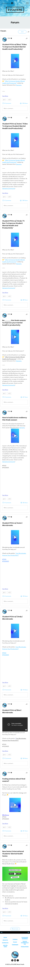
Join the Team (5, 946)
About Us (5, 940)
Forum (15, 942)
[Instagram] (12, 960)
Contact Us (5, 942)
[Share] (27, 38)
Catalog (15, 939)
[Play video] (15, 61)
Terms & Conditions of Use (24, 943)
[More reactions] (9, 100)
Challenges (15, 944)
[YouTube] (15, 960)
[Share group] (28, 32)
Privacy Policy (24, 946)
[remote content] (15, 481)
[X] (18, 960)
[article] (15, 74)
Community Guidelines (25, 938)
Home (5, 937)
